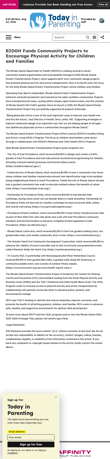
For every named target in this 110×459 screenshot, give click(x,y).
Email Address (17, 431)
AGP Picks (9, 4)
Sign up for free (31, 444)
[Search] (87, 37)
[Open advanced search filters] (94, 37)
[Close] (56, 397)
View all (103, 4)
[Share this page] (102, 37)
